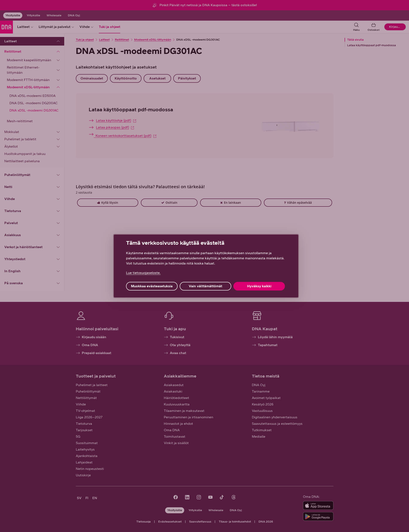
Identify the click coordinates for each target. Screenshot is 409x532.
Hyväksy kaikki (259, 286)
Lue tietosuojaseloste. (143, 273)
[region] (206, 266)
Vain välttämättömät (205, 286)
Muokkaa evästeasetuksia (152, 286)
